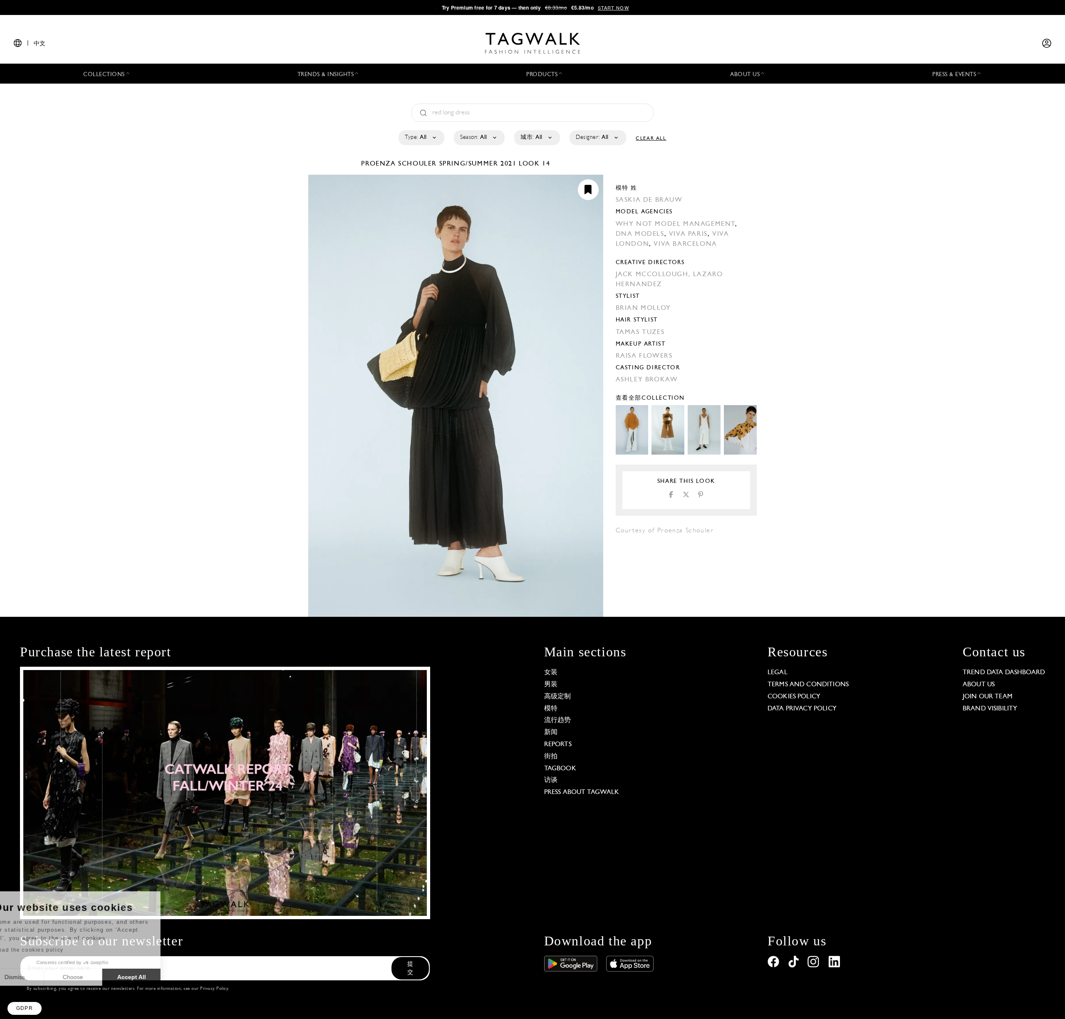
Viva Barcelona (685, 244)
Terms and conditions (808, 684)
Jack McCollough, (654, 274)
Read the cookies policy (51, 950)
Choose (95, 977)
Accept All (154, 977)
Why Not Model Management (675, 224)
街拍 (550, 756)
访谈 (550, 780)
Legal (778, 672)
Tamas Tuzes (640, 332)
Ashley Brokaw (647, 379)
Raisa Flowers (644, 356)
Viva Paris (688, 234)
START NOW (613, 7)
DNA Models (640, 234)
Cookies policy (794, 696)
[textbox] (421, 137)
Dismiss (37, 977)
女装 (550, 672)
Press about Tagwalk (581, 792)
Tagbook (560, 768)
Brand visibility (990, 708)
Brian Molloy (643, 308)
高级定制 (557, 696)
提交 (410, 968)
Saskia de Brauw (649, 200)
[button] (24, 1008)
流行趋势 (557, 720)
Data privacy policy (802, 708)
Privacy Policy (214, 989)
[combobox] (421, 137)
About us (979, 684)
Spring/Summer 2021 (478, 164)
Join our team (988, 696)
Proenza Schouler (400, 164)
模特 (550, 708)
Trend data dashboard (1004, 672)
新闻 (550, 732)
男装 (550, 684)
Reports (558, 744)
